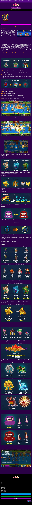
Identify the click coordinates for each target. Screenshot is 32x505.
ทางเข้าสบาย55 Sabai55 (3, 488)
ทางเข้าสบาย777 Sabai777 (3, 490)
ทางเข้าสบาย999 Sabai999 (3, 487)
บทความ (30, 0)
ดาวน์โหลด (28, 0)
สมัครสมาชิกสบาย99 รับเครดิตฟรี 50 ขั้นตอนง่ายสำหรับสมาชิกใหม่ (8, 0)
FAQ (19, 1)
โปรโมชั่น (19, 0)
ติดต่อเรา (1, 484)
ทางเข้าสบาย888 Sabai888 (3, 491)
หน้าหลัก (1, 480)
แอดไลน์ (13, 1)
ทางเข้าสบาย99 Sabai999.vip (3, 486)
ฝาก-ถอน (22, 0)
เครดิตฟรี (16, 0)
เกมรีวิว (24, 0)
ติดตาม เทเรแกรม (16, 1)
